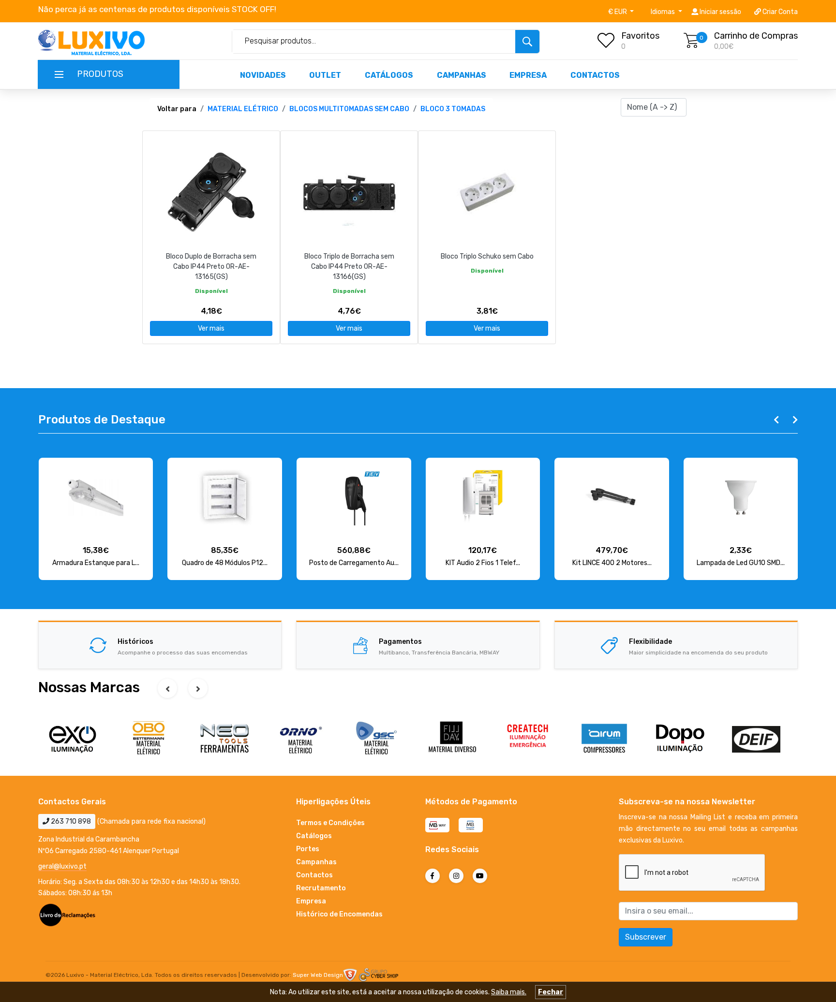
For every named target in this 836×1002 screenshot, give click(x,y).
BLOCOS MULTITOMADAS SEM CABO (349, 109)
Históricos (135, 642)
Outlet (325, 75)
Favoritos (640, 35)
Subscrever (645, 937)
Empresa (528, 75)
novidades (263, 75)
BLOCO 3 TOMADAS (452, 109)
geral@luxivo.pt (62, 866)
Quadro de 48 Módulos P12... (225, 563)
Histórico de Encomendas (339, 914)
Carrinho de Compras (756, 35)
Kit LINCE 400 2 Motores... (612, 563)
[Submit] (527, 41)
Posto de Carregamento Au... (354, 563)
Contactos (595, 75)
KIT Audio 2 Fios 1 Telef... (483, 563)
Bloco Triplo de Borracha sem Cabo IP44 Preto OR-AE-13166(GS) (349, 266)
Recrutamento (321, 888)
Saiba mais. (508, 992)
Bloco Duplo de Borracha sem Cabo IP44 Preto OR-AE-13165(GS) (211, 266)
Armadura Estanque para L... (95, 563)
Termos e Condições (330, 823)
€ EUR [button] (618, 12)
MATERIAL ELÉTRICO (243, 109)
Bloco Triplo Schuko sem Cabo (487, 256)
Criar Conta (779, 12)
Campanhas (461, 75)
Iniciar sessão (719, 12)
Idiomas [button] (663, 12)
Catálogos (389, 75)
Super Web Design (318, 975)
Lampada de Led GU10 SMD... (741, 563)
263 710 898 (70, 821)
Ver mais (211, 328)
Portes (307, 849)
